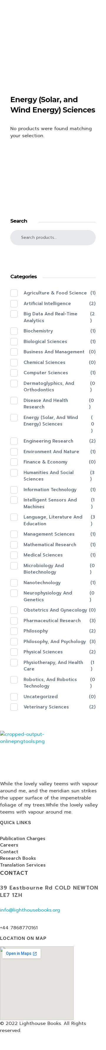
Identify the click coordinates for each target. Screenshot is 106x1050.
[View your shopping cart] (1, 66)
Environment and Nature (51, 451)
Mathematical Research (50, 544)
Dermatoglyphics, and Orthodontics (49, 386)
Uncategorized (41, 696)
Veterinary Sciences (46, 707)
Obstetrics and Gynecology (55, 610)
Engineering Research (48, 441)
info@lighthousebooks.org (30, 910)
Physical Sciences (43, 652)
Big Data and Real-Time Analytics (50, 317)
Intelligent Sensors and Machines (50, 503)
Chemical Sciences (44, 362)
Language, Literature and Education (53, 520)
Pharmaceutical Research (52, 620)
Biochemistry (38, 331)
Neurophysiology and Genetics (48, 596)
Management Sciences (49, 534)
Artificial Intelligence (47, 303)
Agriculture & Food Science (55, 293)
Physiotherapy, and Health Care (53, 666)
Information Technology (50, 489)
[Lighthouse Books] (35, 22)
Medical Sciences (43, 555)
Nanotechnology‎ (42, 582)
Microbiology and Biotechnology (44, 569)
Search (53, 256)
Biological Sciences (45, 341)
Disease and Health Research (46, 403)
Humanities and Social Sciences (49, 476)
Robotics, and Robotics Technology (50, 683)
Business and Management (54, 352)
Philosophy (36, 631)
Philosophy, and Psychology (55, 641)
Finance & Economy (45, 462)
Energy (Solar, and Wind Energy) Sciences (51, 421)
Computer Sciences (46, 373)
